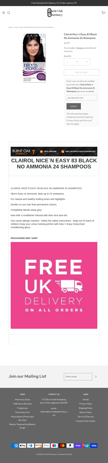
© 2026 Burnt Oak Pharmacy (46, 454)
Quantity (67, 56)
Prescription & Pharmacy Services (22, 418)
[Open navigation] (3, 12)
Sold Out (81, 72)
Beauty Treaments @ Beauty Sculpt (22, 426)
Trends (85, 399)
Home (11, 27)
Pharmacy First (22, 412)
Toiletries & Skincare (22, 403)
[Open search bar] (9, 12)
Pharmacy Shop (22, 399)
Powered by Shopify (65, 454)
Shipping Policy (85, 408)
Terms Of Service (86, 416)
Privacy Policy (73, 120)
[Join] (95, 376)
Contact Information (85, 421)
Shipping (80, 48)
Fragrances (22, 408)
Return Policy (86, 412)
